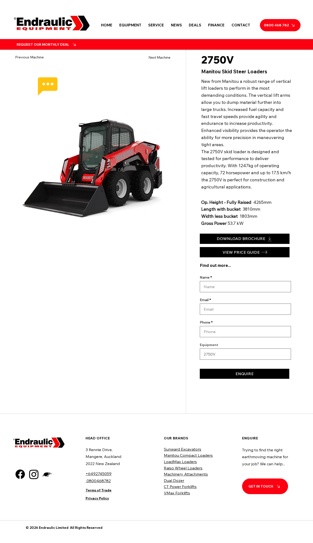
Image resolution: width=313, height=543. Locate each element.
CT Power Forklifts (180, 486)
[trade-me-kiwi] (47, 474)
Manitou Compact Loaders (188, 455)
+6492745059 (99, 473)
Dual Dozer (174, 480)
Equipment (209, 345)
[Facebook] (20, 474)
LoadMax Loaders (180, 461)
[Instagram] (34, 474)
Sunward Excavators (182, 449)
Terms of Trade (99, 490)
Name (205, 277)
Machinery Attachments (186, 474)
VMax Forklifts (177, 492)
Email (204, 300)
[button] (130, 25)
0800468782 (98, 480)
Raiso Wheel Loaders (183, 468)
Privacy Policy (97, 498)
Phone (205, 322)
